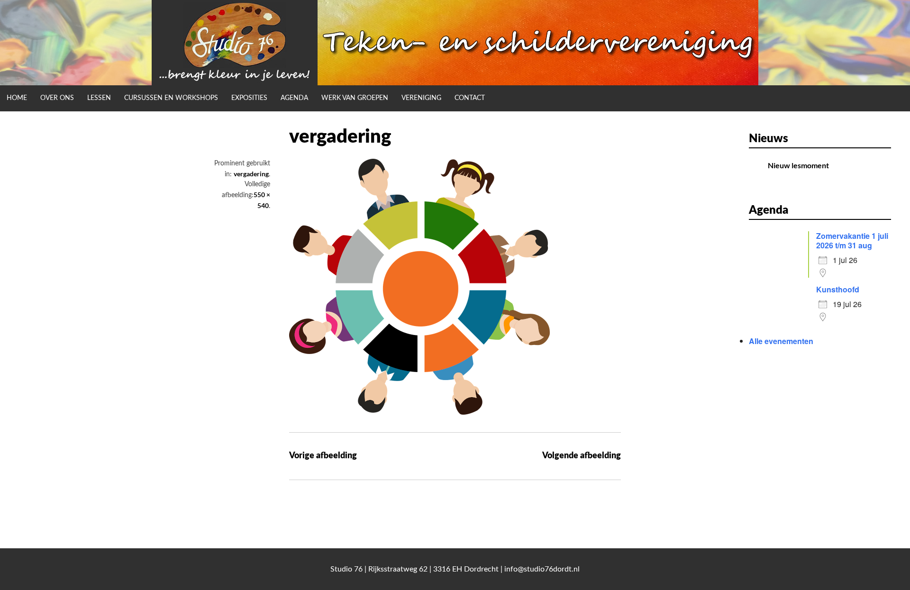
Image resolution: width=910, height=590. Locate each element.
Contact (470, 98)
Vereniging (421, 98)
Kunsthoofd (837, 289)
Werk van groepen (354, 98)
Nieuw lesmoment (798, 165)
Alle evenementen (781, 341)
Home (17, 98)
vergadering (251, 174)
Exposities (249, 98)
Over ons (57, 98)
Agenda (294, 98)
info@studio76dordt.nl (542, 569)
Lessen (99, 98)
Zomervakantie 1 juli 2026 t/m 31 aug (852, 240)
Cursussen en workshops (171, 98)
